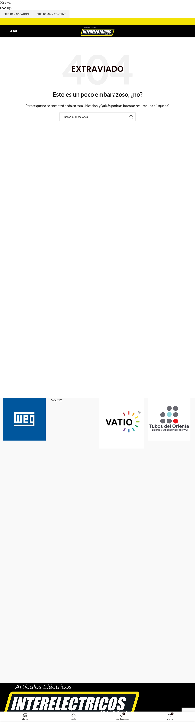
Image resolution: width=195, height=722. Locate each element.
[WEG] (25, 419)
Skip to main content (51, 14)
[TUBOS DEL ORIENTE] (170, 419)
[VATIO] (122, 423)
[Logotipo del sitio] (98, 30)
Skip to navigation (16, 14)
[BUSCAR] (131, 116)
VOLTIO (56, 400)
